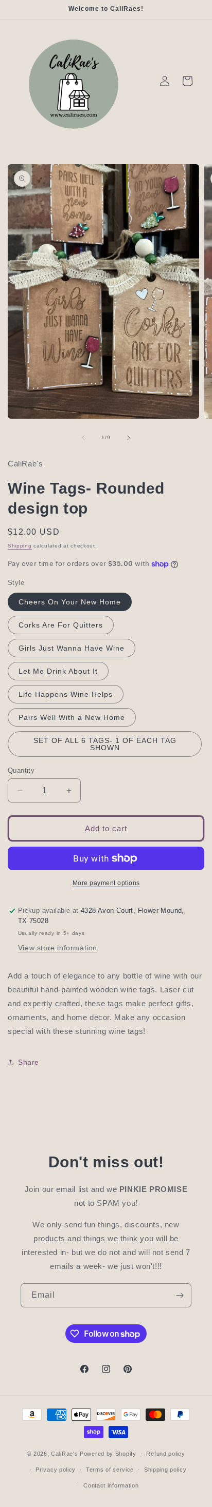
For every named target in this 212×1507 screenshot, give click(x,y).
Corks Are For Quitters (61, 625)
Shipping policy (165, 1469)
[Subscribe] (179, 1295)
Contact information (110, 1485)
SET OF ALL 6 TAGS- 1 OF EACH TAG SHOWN (104, 744)
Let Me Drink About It (58, 671)
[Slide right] (128, 437)
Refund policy (165, 1454)
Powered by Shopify (108, 1454)
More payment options (106, 883)
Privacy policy (56, 1469)
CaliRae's (65, 1454)
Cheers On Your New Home (70, 602)
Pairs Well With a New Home (72, 717)
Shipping (20, 546)
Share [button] (28, 1062)
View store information (57, 948)
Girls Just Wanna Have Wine (72, 648)
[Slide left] (83, 437)
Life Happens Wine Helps (66, 694)
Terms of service (110, 1469)
